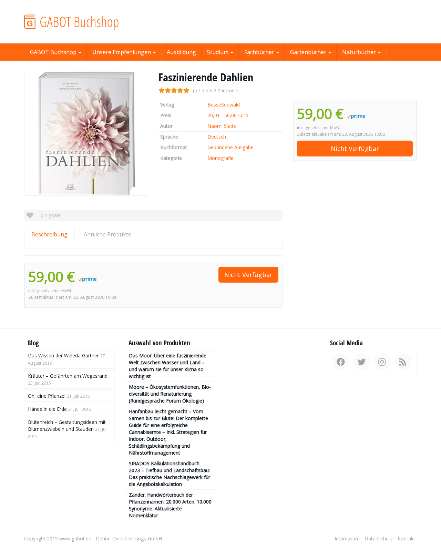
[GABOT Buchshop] (86, 21)
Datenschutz (379, 538)
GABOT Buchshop (54, 52)
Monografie (220, 158)
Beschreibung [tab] (49, 234)
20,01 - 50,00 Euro (227, 115)
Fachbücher (260, 52)
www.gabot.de (75, 538)
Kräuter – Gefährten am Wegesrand (67, 376)
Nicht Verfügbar (355, 148)
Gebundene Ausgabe (230, 147)
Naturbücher (359, 52)
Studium (218, 52)
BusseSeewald (223, 104)
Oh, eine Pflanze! (46, 396)
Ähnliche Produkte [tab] (107, 234)
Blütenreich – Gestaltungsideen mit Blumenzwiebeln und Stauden (67, 425)
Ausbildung (181, 52)
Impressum (347, 538)
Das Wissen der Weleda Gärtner (63, 355)
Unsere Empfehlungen (122, 52)
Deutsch (216, 136)
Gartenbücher (309, 52)
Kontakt (406, 538)
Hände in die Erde (47, 409)
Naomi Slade (221, 126)
